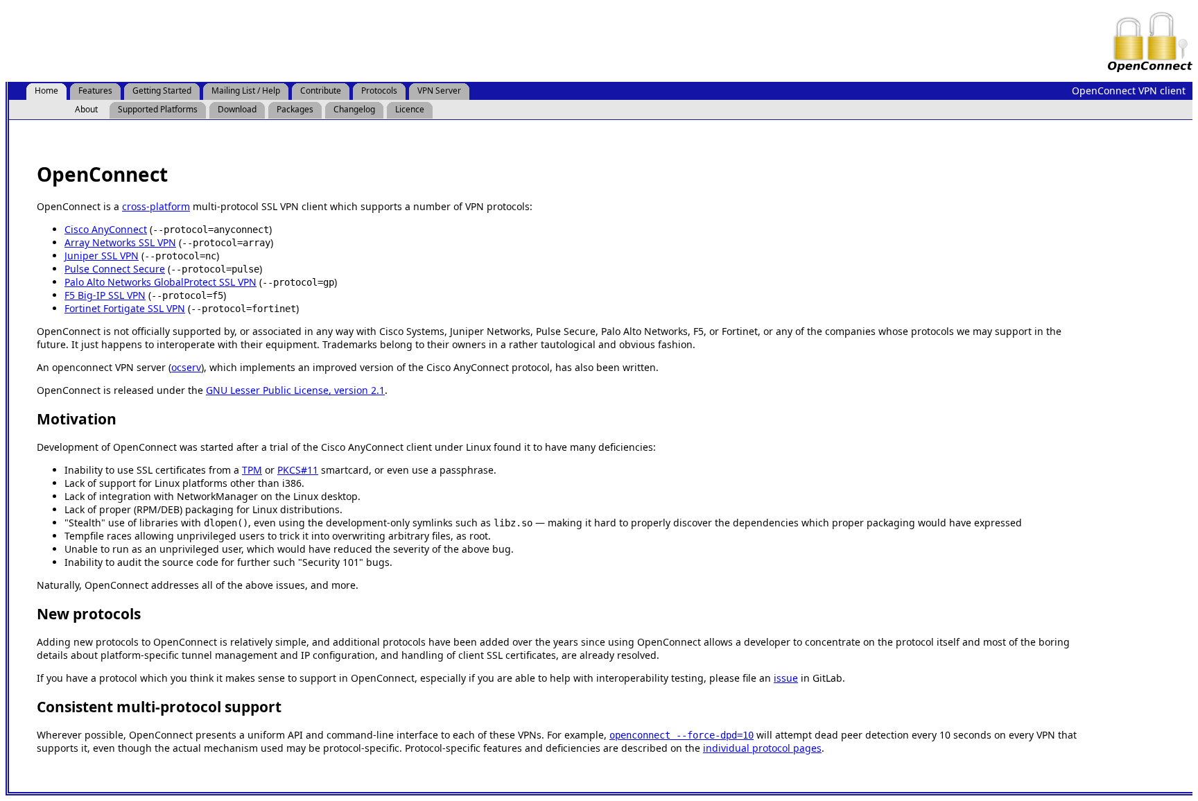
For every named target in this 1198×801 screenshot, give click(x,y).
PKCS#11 (297, 469)
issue (786, 677)
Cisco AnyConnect (105, 229)
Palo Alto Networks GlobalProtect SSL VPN (160, 281)
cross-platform (156, 206)
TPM (252, 469)
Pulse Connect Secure (114, 268)
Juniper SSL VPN (101, 255)
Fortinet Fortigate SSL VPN (124, 308)
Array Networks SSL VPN (120, 242)
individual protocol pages (762, 748)
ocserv (186, 367)
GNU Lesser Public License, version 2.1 (295, 390)
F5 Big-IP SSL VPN (105, 295)
